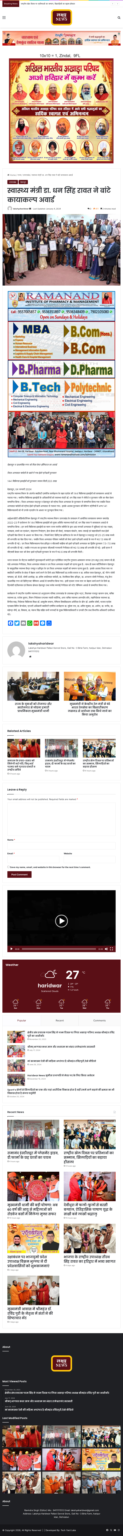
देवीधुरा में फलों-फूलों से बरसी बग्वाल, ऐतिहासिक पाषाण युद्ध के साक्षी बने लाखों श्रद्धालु (88, 1209)
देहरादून (23, 182)
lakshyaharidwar (21, 208)
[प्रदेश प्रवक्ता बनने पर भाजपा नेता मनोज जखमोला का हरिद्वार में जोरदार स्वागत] (101, 1483)
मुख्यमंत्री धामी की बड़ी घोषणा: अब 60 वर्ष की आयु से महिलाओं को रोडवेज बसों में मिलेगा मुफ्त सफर (58, 3)
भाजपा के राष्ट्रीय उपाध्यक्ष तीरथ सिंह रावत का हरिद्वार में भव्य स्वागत (89, 1259)
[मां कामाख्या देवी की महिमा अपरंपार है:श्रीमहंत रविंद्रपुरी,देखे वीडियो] (16, 1066)
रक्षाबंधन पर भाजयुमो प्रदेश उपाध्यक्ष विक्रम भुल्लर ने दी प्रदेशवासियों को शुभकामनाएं (28, 1261)
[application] (61, 921)
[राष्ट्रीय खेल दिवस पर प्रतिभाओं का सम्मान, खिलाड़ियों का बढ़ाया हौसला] (99, 748)
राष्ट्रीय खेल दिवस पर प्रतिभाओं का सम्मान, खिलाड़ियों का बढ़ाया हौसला (98, 763)
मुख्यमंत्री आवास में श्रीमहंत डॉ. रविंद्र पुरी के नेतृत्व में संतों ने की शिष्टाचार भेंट (30, 1313)
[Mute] (106, 949)
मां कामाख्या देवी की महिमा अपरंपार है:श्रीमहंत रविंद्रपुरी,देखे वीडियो (61, 1061)
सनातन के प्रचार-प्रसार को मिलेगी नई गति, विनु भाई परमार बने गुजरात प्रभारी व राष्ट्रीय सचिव (21, 765)
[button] (61, 921)
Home (12, 175)
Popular (21, 1020)
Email (11, 853)
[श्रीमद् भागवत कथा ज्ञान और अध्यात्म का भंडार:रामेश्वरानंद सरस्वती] (16, 1051)
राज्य (19, 175)
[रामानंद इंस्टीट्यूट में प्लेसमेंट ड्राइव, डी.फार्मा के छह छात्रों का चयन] (61, 748)
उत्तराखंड (26, 175)
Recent (60, 1020)
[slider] (59, 949)
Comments (99, 1020)
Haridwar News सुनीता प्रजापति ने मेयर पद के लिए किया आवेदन (60, 1075)
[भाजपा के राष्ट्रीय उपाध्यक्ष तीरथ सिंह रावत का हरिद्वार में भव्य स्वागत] (90, 1238)
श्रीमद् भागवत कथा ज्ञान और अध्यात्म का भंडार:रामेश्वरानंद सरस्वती (61, 1046)
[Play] (11, 949)
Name (11, 840)
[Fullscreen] (111, 949)
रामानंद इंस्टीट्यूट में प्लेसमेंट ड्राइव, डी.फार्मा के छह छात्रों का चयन (60, 763)
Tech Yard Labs (68, 1530)
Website (68, 853)
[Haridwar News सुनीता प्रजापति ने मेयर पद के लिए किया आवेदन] (16, 1080)
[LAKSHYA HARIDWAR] (61, 17)
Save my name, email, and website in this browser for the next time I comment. (50, 867)
